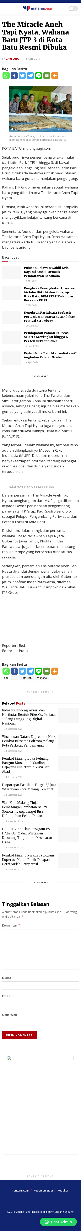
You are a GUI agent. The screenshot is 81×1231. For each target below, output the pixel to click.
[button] (58, 1222)
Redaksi (63, 1190)
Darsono (12, 58)
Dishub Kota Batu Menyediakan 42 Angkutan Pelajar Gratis (50, 355)
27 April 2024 (32, 346)
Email (6, 996)
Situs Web (9, 1015)
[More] (54, 75)
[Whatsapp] (6, 75)
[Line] (38, 75)
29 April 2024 (32, 325)
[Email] (46, 75)
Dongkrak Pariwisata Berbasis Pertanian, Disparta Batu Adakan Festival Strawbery (49, 317)
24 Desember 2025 (13, 750)
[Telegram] (30, 75)
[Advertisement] (40, 1165)
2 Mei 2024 (31, 305)
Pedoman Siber (43, 1190)
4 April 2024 (32, 362)
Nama (6, 978)
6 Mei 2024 (31, 281)
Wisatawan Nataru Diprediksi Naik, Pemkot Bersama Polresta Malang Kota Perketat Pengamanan (29, 741)
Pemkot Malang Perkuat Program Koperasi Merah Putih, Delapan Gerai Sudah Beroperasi (28, 859)
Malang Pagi (23, 1212)
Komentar (11, 925)
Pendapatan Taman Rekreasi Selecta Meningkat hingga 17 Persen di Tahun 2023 (47, 337)
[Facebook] (14, 75)
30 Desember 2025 (13, 728)
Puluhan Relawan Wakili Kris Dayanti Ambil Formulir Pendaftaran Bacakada (46, 272)
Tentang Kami (20, 1190)
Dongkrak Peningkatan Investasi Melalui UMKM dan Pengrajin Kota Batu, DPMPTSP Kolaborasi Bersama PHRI (49, 294)
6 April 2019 (33, 58)
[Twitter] (22, 75)
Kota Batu (26, 678)
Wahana (42, 678)
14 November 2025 (13, 821)
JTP (14, 678)
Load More (40, 376)
